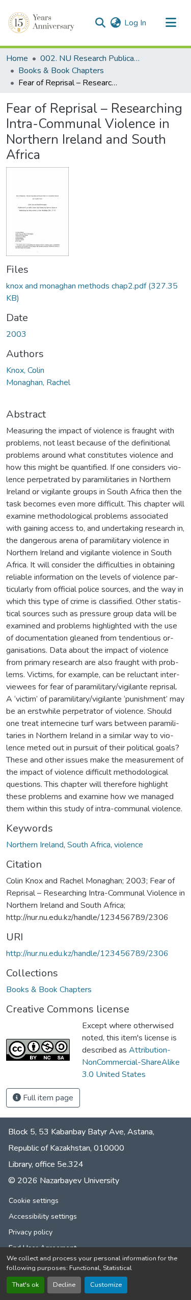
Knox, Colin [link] (25, 370)
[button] (42, 23)
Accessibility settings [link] (43, 1216)
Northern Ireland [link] (35, 844)
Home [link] (17, 58)
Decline (64, 1284)
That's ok (25, 1284)
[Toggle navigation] (170, 23)
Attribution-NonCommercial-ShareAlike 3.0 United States (131, 1062)
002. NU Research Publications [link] (91, 58)
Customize (106, 1284)
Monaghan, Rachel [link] (38, 382)
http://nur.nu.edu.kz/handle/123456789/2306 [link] (87, 953)
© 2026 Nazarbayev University (63, 1180)
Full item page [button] (47, 1097)
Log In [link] (135, 22)
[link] (95, 292)
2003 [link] (16, 334)
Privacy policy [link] (30, 1232)
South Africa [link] (89, 844)
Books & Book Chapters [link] (61, 70)
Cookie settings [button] (34, 1201)
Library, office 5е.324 (46, 1164)
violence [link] (128, 844)
